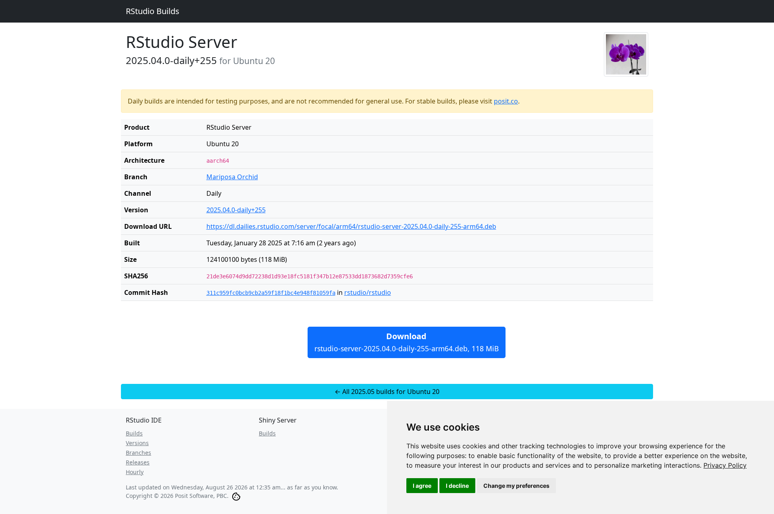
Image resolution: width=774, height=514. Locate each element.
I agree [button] (422, 485)
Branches (138, 452)
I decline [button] (457, 485)
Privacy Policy (725, 465)
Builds (134, 433)
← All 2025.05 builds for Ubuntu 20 (387, 391)
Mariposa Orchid (232, 176)
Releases (138, 462)
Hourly (135, 472)
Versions (137, 443)
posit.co (506, 101)
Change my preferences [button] (516, 485)
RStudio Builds (152, 11)
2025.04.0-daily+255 (236, 209)
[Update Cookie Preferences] (236, 495)
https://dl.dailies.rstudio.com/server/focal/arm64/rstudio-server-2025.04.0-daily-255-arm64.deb (351, 226)
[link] (725, 465)
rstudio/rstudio (367, 292)
